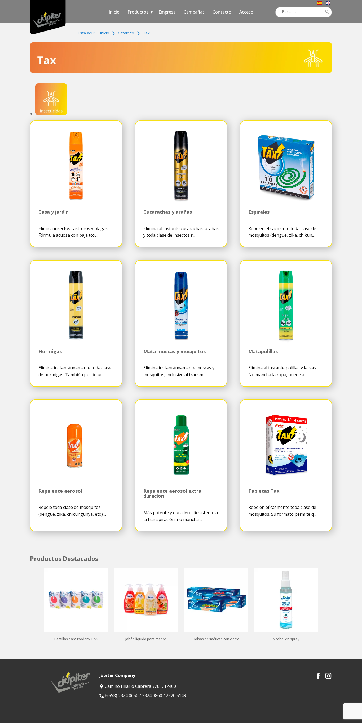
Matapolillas (263, 351)
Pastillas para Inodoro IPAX (76, 638)
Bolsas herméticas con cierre (216, 638)
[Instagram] (328, 676)
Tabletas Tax (263, 491)
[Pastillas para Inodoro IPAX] (76, 630)
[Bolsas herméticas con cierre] (216, 630)
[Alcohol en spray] (286, 630)
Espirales (259, 212)
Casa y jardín (53, 212)
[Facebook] (318, 676)
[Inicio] (48, 17)
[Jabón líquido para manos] (146, 630)
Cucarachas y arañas (167, 212)
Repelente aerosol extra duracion (172, 493)
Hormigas (50, 351)
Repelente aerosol (60, 491)
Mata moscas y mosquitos (174, 351)
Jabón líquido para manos (146, 638)
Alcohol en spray (286, 638)
